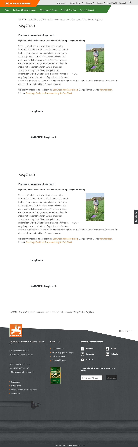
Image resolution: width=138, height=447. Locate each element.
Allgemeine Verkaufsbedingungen (24, 389)
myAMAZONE (112, 3)
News (7, 10)
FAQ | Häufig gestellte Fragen (63, 352)
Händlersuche (61, 3)
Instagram (90, 354)
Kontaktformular (58, 348)
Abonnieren (111, 378)
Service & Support (87, 10)
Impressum (15, 382)
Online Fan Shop (58, 356)
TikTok (113, 348)
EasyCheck (99, 19)
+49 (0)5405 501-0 (23, 364)
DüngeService (88, 19)
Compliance (15, 393)
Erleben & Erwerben (68, 10)
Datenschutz (16, 386)
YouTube (89, 359)
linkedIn (114, 354)
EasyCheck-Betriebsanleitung (65, 90)
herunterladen (106, 90)
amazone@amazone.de (24, 372)
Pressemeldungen (59, 360)
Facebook (90, 348)
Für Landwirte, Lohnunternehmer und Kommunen (61, 19)
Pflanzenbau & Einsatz (48, 10)
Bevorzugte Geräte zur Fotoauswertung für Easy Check (49, 93)
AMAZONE (22, 19)
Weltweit (122, 3)
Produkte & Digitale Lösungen (24, 10)
